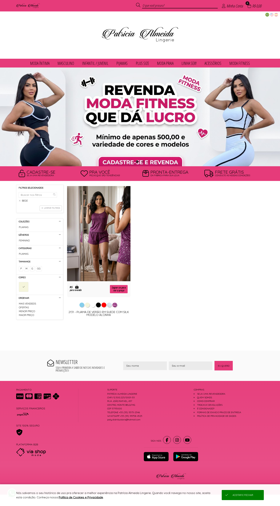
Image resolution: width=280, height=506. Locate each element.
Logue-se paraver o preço (119, 289)
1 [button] (137, 161)
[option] (140, 116)
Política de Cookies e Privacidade (81, 497)
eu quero (223, 365)
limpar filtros (52, 208)
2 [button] (143, 161)
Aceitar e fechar (243, 495)
